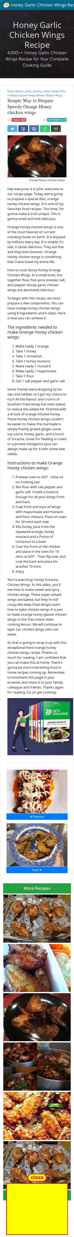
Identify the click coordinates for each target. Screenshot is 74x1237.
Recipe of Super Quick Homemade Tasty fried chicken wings (33, 966)
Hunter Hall (19, 119)
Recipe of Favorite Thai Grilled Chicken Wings (36, 917)
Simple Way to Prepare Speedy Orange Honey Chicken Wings (36, 93)
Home (10, 91)
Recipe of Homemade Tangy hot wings (37, 1065)
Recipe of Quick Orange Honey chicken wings (36, 1016)
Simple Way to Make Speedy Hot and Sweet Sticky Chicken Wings (35, 1114)
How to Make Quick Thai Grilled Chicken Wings (30, 1164)
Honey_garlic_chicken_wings (33, 91)
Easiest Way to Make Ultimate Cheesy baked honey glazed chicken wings (37, 790)
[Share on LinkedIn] (34, 128)
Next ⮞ (37, 870)
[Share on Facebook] (23, 128)
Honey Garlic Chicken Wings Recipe (37, 34)
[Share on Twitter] (12, 128)
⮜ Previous (37, 816)
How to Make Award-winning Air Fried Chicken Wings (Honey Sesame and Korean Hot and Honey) (37, 843)
